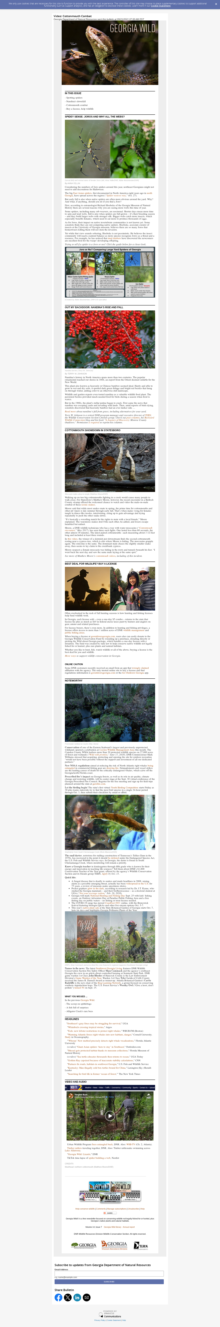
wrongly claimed (140, 667)
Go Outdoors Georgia (133, 672)
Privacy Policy (99, 1320)
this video (72, 538)
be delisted (114, 857)
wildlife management (133, 630)
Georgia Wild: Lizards (79, 1154)
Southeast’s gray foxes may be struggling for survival (93, 1023)
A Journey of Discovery (117, 419)
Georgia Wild (87, 1000)
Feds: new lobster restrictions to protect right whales (94, 1030)
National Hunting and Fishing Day (107, 895)
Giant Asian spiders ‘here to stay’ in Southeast (100, 1046)
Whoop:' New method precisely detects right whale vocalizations (101, 1040)
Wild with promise (98, 754)
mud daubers (114, 238)
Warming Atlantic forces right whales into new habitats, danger (99, 1034)
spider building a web (99, 1157)
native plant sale (91, 907)
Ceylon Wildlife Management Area (117, 749)
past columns (133, 417)
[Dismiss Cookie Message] (216, 3)
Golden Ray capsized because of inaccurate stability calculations (100, 1060)
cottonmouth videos (105, 555)
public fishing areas (74, 632)
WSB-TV (130, 1144)
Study (68, 1036)
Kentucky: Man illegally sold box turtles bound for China (96, 1067)
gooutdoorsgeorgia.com (103, 636)
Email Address (61, 1269)
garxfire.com (99, 783)
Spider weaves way (116, 195)
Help (124, 1320)
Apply (105, 873)
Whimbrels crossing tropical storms (86, 1027)
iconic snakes (88, 504)
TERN (148, 415)
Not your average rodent (92, 893)
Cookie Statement (161, 5)
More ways (70, 655)
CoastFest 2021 (112, 902)
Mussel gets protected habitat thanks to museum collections (98, 1050)
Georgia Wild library (112, 1227)
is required (93, 422)
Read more (70, 411)
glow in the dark (96, 888)
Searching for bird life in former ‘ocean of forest (92, 1073)
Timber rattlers (74, 1148)
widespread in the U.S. (137, 883)
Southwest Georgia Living (109, 968)
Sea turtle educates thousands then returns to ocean (103, 1056)
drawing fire (112, 767)
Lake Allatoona (72, 1150)
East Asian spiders (82, 193)
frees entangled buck (102, 1144)
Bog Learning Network (109, 982)
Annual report (129, 1227)
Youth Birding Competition (124, 787)
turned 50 (79, 987)
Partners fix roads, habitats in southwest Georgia (92, 1064)
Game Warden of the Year (88, 977)
